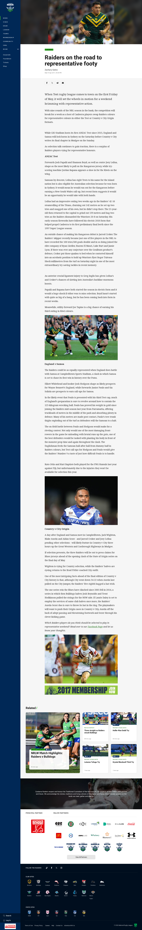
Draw (5, 26)
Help (52, 925)
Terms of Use (29, 925)
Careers (47, 925)
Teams (6, 33)
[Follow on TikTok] (47, 868)
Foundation (7, 59)
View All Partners (81, 857)
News (5, 18)
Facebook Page (95, 626)
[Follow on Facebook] (51, 868)
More (5, 49)
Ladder (6, 30)
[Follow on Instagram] (61, 868)
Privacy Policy (39, 925)
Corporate (6, 55)
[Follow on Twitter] (56, 868)
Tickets (6, 62)
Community (8, 41)
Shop (5, 66)
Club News (49, 49)
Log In (8, 920)
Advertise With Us (69, 925)
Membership (8, 37)
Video (5, 22)
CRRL (5, 45)
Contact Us (59, 925)
